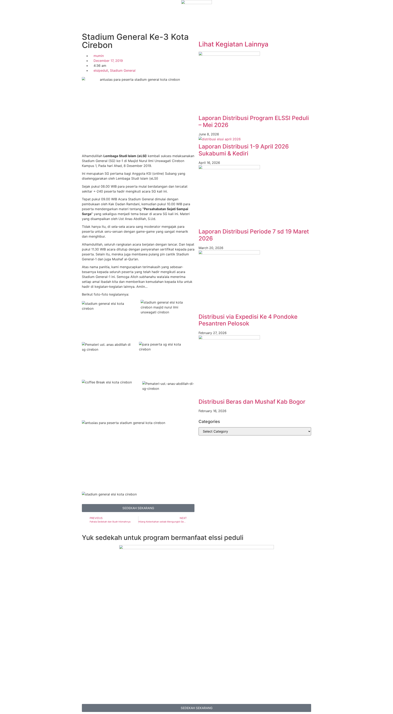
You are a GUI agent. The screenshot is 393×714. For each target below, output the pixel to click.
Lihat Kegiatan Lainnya (233, 44)
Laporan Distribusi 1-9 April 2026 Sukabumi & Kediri (244, 150)
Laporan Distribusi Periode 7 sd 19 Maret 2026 (254, 235)
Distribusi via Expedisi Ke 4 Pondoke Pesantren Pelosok (248, 320)
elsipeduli (101, 70)
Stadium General (123, 70)
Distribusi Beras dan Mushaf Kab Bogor (252, 401)
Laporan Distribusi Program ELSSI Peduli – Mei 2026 (254, 121)
